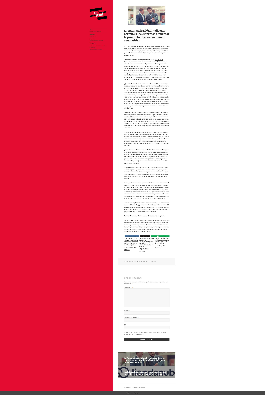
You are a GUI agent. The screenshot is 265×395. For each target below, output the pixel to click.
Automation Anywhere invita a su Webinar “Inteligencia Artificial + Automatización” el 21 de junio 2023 (146, 242)
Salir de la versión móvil (132, 393)
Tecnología (98, 44)
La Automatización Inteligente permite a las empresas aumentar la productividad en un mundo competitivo (131, 242)
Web (125, 325)
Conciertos (96, 48)
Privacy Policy (127, 387)
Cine (95, 30)
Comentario (128, 287)
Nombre (127, 310)
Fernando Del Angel (143, 261)
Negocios (93, 35)
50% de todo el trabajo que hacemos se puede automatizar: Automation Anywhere (162, 241)
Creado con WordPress (139, 387)
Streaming (96, 39)
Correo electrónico (131, 317)
